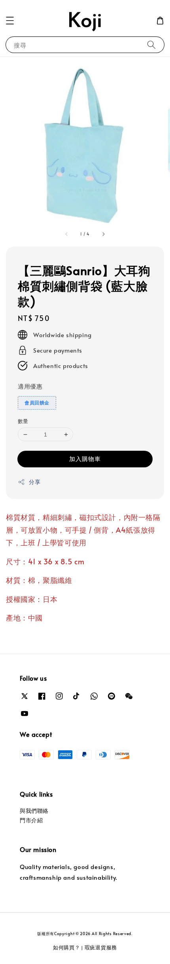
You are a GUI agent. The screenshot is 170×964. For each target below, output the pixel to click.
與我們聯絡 (34, 810)
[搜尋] (151, 44)
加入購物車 (85, 458)
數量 (23, 421)
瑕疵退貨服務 (101, 947)
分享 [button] (34, 482)
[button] (10, 20)
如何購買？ (66, 947)
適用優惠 (30, 386)
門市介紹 (31, 820)
